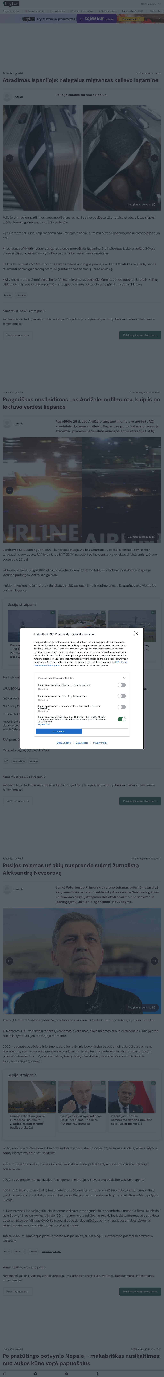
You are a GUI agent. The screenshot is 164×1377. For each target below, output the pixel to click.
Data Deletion (64, 742)
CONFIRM (59, 731)
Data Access (82, 742)
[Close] (137, 634)
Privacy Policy (100, 742)
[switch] (122, 685)
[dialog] (82, 688)
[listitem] (82, 678)
